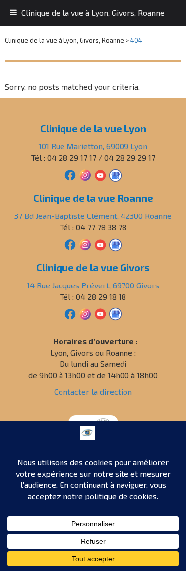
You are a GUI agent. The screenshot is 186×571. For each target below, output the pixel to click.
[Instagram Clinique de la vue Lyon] (85, 174)
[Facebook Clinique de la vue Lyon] (70, 174)
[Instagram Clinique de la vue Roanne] (85, 243)
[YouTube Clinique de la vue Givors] (100, 313)
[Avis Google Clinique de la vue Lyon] (115, 174)
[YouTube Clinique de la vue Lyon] (100, 174)
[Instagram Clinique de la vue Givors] (85, 313)
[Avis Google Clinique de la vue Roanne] (115, 243)
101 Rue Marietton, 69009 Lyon (93, 146)
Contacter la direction (93, 391)
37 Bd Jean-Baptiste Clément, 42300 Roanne (93, 215)
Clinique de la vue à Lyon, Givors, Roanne (93, 12)
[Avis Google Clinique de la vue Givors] (115, 313)
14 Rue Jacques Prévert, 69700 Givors (93, 285)
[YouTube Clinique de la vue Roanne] (100, 243)
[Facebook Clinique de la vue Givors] (70, 313)
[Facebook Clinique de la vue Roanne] (70, 243)
